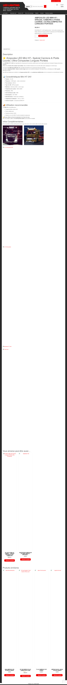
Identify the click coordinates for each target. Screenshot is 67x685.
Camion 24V (20, 13)
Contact (42, 13)
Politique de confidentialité (33, 683)
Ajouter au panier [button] (10, 560)
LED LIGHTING (11, 5)
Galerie (36, 13)
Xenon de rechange (29, 13)
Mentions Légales (49, 13)
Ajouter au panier (43, 36)
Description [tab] (6, 49)
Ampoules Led (13, 13)
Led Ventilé (5, 13)
